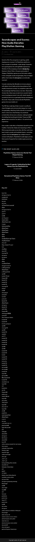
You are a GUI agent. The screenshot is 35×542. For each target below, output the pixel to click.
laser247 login (5, 452)
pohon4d (4, 299)
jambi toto (4, 498)
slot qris (4, 421)
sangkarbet (5, 197)
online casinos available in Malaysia (11, 510)
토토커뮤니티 (5, 521)
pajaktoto (4, 413)
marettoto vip (5, 382)
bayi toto (4, 193)
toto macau (5, 446)
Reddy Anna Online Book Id (9, 475)
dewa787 (4, 251)
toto (3, 247)
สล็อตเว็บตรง (5, 228)
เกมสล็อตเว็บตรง (6, 263)
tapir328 (4, 373)
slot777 (4, 211)
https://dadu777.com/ (7, 245)
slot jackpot (5, 292)
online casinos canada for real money (11, 444)
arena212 (4, 294)
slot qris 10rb (5, 479)
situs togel (4, 487)
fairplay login (5, 450)
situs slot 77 (5, 406)
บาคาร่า (4, 419)
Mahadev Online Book (7, 467)
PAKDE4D (4, 199)
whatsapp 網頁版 (6, 313)
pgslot (3, 471)
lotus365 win (5, 465)
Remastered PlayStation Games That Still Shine (17, 177)
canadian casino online (8, 477)
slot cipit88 (4, 367)
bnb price (4, 361)
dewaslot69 (5, 525)
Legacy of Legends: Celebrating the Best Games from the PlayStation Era (17, 165)
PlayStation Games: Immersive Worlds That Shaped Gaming (18, 154)
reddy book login (6, 454)
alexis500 (4, 433)
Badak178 (4, 280)
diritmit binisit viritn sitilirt (8, 518)
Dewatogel (5, 512)
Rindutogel (4, 483)
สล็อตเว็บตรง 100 (6, 222)
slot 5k (3, 390)
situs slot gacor (6, 527)
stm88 (3, 411)
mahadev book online (7, 448)
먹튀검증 (4, 431)
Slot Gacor (4, 438)
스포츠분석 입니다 (6, 423)
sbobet (3, 288)
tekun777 (4, 500)
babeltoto (4, 388)
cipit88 (3, 274)
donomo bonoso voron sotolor (9, 523)
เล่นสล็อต (4, 249)
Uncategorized (8, 54)
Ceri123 (4, 296)
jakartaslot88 (5, 425)
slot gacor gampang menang (9, 481)
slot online (4, 400)
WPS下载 (4, 309)
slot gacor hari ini (6, 195)
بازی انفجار (4, 458)
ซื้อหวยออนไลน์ (6, 377)
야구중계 (4, 473)
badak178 (4, 282)
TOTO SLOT (5, 402)
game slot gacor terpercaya (9, 529)
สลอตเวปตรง (5, 220)
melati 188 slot (5, 396)
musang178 (5, 253)
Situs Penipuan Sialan (7, 317)
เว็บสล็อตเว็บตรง (6, 240)
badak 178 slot (5, 276)
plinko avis (4, 394)
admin (6, 52)
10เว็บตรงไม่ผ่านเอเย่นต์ (8, 205)
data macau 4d (6, 514)
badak (3, 355)
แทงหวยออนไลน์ (6, 415)
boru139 (4, 442)
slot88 (3, 215)
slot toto (4, 203)
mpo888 (4, 489)
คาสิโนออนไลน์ (6, 267)
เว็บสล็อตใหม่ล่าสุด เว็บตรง (8, 238)
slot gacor (4, 255)
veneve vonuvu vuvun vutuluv (9, 516)
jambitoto (4, 496)
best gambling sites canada (9, 462)
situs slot (4, 242)
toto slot (4, 494)
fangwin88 (4, 278)
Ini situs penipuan (6, 323)
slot (3, 386)
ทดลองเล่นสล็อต (6, 226)
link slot (4, 201)
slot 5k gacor (5, 218)
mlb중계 (4, 334)
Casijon (4, 224)
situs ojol (4, 456)
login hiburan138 (6, 427)
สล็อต (3, 207)
